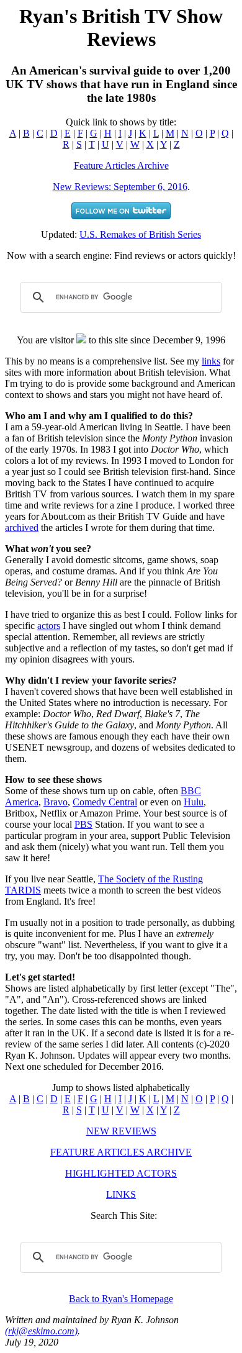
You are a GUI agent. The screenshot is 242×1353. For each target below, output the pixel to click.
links (211, 361)
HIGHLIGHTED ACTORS (121, 1173)
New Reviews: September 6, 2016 (120, 186)
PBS (83, 824)
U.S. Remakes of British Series (140, 234)
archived (21, 527)
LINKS (121, 1194)
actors (48, 625)
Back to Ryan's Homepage (121, 1298)
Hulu (194, 802)
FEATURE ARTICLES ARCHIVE (121, 1152)
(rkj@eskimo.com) (41, 1331)
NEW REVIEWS (121, 1131)
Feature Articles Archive (121, 165)
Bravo (55, 802)
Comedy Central (105, 802)
